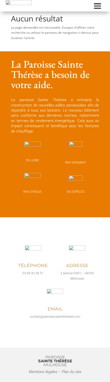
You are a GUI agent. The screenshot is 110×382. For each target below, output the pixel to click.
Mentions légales (43, 371)
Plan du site (71, 371)
